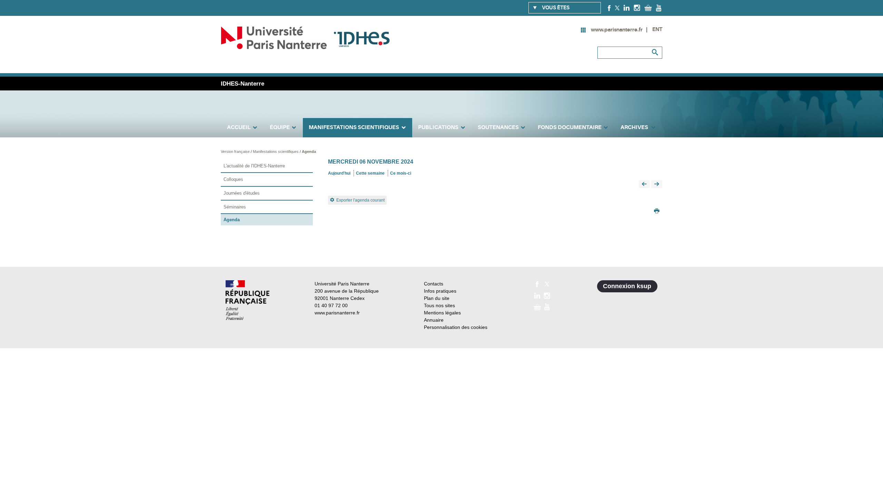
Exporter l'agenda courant (360, 200)
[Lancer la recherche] (655, 52)
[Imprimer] (656, 211)
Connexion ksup (627, 286)
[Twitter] (617, 7)
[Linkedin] (626, 7)
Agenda (309, 151)
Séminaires (235, 206)
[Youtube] (658, 7)
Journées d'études (242, 193)
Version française (236, 151)
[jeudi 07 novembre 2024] (656, 184)
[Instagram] (637, 7)
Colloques (233, 179)
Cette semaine (370, 173)
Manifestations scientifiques (276, 151)
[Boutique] (648, 7)
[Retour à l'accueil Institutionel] (247, 300)
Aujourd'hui (339, 173)
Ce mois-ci (400, 173)
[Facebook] (609, 7)
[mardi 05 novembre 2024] (644, 184)
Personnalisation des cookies (455, 327)
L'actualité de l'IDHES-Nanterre (254, 165)
